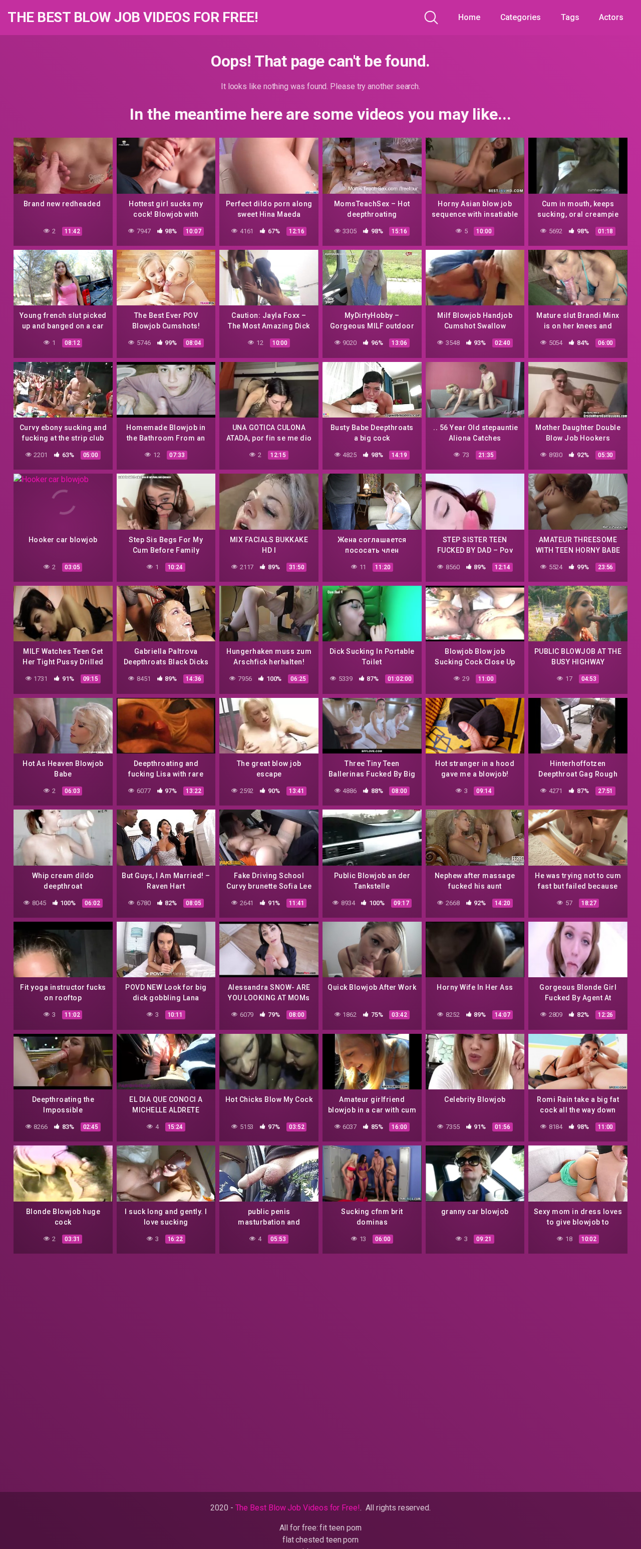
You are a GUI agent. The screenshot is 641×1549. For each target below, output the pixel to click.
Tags (570, 17)
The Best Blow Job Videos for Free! (132, 17)
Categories (520, 17)
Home (469, 17)
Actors (611, 17)
